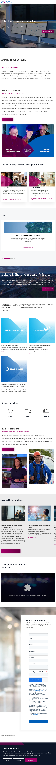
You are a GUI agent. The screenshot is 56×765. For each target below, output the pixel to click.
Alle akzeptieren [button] (31, 760)
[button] (48, 44)
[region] (28, 412)
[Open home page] (5, 2)
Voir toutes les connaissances (10, 551)
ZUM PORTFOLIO (7, 119)
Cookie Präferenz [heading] (11, 748)
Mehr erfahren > (6, 26)
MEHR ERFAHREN (48, 38)
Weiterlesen (4, 537)
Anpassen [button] (7, 760)
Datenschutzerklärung (34, 756)
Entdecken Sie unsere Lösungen (11, 199)
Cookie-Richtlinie (17, 756)
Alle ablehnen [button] (18, 760)
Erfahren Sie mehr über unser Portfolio (41, 198)
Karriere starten (8, 449)
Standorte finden (47, 288)
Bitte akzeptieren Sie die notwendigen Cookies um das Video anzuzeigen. (28, 595)
